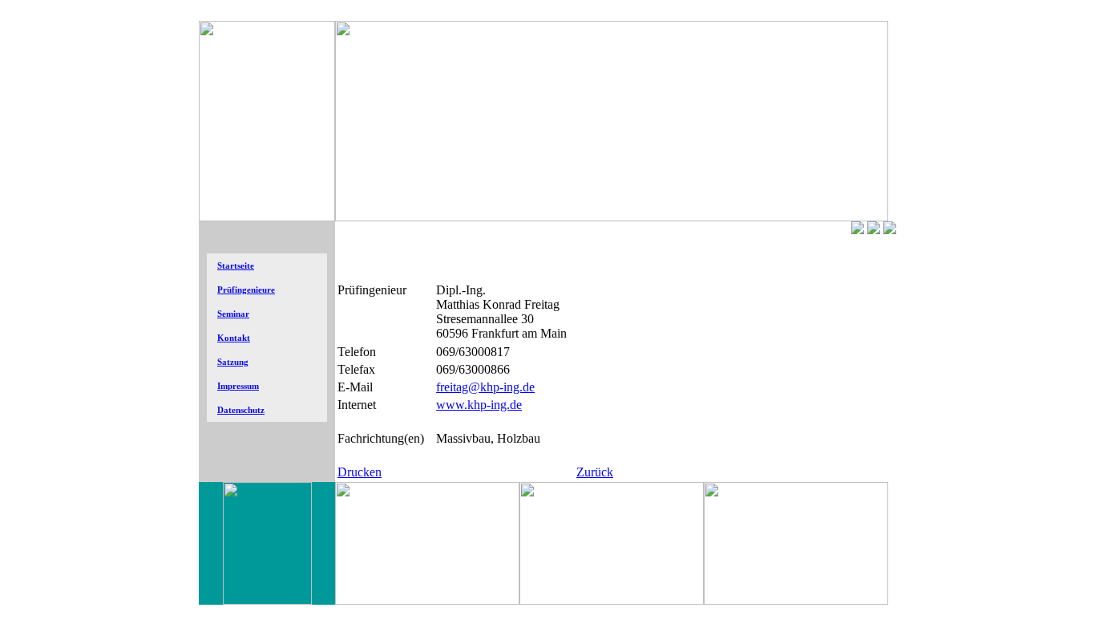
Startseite (235, 265)
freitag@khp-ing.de (485, 387)
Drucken (359, 472)
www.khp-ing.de (479, 404)
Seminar (233, 314)
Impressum (238, 386)
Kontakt (233, 338)
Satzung (232, 362)
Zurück (594, 472)
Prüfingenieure (246, 290)
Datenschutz (241, 410)
